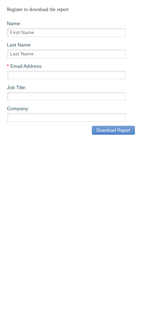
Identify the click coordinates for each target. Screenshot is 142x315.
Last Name (19, 45)
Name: (14, 23)
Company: (18, 108)
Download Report (113, 130)
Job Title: (17, 87)
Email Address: (25, 66)
